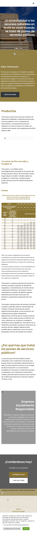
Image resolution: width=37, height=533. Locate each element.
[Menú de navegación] (33, 3)
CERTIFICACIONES (10, 94)
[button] (15, 48)
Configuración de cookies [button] (12, 529)
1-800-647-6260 (18, 480)
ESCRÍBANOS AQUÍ (18, 474)
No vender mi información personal (16, 525)
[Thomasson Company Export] (6, 3)
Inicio (18, 509)
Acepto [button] (26, 529)
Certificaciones (18, 512)
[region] (18, 28)
